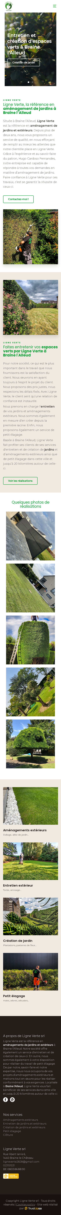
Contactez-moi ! (18, 199)
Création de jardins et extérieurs (24, 1127)
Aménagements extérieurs (20, 1119)
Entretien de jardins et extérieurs (24, 1123)
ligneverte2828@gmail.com (21, 1161)
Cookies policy (25, 1204)
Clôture (8, 1134)
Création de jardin (23, 62)
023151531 (9, 1165)
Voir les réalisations (20, 480)
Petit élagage (12, 1131)
